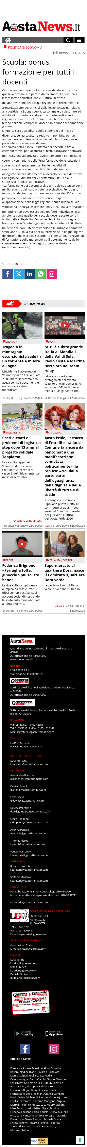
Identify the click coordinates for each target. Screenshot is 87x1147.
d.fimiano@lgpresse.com (25, 978)
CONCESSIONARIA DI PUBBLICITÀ (50, 911)
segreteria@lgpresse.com (33, 934)
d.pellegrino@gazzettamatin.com (30, 811)
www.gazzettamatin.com (25, 659)
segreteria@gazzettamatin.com (35, 732)
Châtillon (18, 520)
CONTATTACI (18, 887)
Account (15, 955)
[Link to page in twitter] (19, 274)
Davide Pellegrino (16, 398)
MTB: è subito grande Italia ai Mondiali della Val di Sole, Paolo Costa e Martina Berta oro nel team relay (65, 358)
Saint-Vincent (34, 520)
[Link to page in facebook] (7, 274)
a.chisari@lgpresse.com (32, 948)
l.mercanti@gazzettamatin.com (29, 764)
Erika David (62, 525)
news (63, 52)
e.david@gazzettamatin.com (27, 800)
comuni (67, 560)
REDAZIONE (17, 720)
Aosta (48, 525)
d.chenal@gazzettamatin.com (28, 789)
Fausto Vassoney (16, 525)
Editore (15, 665)
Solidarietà (13, 432)
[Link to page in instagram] (52, 274)
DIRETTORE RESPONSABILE (26, 756)
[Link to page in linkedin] (29, 274)
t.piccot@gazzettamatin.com (27, 844)
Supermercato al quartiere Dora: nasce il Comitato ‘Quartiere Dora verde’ (65, 572)
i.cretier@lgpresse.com (23, 970)
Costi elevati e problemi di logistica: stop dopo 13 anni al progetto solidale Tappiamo (21, 447)
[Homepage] (8, 40)
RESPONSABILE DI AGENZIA (26, 940)
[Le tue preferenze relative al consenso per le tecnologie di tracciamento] (80, 1140)
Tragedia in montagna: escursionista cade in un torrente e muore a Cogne (21, 356)
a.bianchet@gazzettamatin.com (29, 779)
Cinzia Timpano (75, 605)
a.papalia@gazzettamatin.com (28, 833)
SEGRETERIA (17, 861)
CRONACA (11, 341)
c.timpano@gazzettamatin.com (29, 822)
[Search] (68, 40)
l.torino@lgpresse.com (23, 963)
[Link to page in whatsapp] (40, 274)
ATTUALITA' (54, 432)
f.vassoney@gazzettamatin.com (29, 855)
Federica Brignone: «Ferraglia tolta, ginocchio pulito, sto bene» (20, 572)
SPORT (51, 341)
